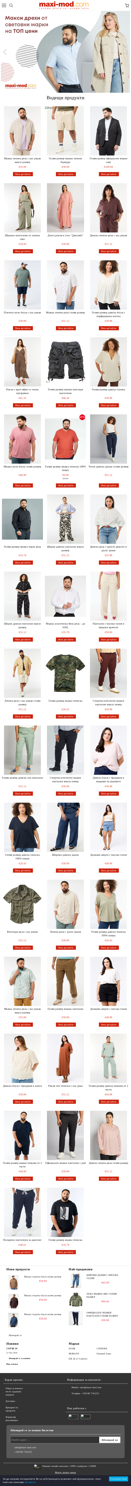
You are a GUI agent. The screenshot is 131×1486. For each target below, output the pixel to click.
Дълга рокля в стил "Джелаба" (65, 235)
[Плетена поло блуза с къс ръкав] (22, 285)
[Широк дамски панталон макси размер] (65, 519)
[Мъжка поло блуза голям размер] (22, 439)
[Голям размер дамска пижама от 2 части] (108, 1058)
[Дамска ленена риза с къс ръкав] (108, 207)
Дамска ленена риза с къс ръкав (108, 235)
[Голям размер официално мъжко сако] (108, 130)
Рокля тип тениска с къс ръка (65, 1086)
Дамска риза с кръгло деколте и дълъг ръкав (108, 548)
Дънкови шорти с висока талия (108, 854)
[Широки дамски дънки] (65, 827)
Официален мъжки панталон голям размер (102, 1314)
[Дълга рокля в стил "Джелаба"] (65, 207)
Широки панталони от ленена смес (22, 237)
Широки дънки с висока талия (102, 1277)
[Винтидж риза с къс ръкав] (22, 904)
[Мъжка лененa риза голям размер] (65, 285)
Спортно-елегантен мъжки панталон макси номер (108, 702)
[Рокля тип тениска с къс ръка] (65, 1058)
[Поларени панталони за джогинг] (22, 1212)
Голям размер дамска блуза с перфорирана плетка (108, 314)
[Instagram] (78, 1400)
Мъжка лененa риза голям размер (65, 312)
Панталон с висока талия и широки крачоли (108, 625)
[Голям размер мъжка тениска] (65, 673)
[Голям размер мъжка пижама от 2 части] (22, 1135)
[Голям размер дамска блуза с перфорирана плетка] (108, 285)
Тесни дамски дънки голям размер (109, 466)
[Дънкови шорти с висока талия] (108, 827)
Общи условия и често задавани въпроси (14, 1391)
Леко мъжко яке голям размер (101, 1295)
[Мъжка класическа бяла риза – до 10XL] (65, 596)
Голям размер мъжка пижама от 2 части (22, 1165)
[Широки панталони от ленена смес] (22, 207)
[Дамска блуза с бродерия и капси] (22, 1058)
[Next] (125, 52)
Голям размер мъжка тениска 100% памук (65, 468)
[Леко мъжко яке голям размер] (76, 1299)
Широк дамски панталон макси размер (65, 548)
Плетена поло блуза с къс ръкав (22, 312)
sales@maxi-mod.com (90, 1387)
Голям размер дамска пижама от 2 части (108, 1088)
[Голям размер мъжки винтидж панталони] (65, 362)
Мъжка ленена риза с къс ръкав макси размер (22, 160)
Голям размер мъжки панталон (65, 1009)
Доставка (10, 1401)
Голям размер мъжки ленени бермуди (65, 160)
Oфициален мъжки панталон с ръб (65, 1163)
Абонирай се (15, 1335)
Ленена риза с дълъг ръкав (65, 931)
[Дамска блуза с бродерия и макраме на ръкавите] (108, 750)
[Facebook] (71, 1400)
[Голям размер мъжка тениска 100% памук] (65, 439)
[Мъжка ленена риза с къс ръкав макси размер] (22, 130)
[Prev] (6, 52)
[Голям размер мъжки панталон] (65, 981)
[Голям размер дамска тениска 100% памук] (22, 827)
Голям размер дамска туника (108, 389)
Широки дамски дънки (65, 854)
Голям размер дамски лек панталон (22, 777)
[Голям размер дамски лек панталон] (22, 750)
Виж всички (12, 1364)
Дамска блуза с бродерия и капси (22, 1086)
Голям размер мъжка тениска (65, 700)
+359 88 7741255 (90, 1393)
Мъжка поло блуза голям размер (22, 466)
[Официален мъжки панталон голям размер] (76, 1318)
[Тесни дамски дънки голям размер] (108, 439)
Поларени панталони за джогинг (22, 1240)
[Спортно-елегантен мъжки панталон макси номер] (108, 673)
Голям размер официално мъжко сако (108, 160)
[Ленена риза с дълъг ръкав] (65, 904)
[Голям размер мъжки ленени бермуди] (65, 130)
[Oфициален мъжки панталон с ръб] (65, 1135)
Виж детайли (23, 174)
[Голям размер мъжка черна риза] (22, 519)
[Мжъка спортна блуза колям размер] (13, 1282)
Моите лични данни (65, 1472)
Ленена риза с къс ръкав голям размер (22, 702)
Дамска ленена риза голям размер (108, 1163)
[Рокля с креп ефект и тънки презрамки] (22, 362)
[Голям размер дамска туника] (108, 362)
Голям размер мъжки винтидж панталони (65, 391)
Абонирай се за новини (19, 1358)
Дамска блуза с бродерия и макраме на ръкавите (108, 779)
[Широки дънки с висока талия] (76, 1281)
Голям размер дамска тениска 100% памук (22, 856)
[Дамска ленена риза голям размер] (108, 1135)
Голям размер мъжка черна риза (22, 546)
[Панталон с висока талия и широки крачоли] (108, 596)
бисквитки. (30, 1482)
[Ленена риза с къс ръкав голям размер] (22, 673)
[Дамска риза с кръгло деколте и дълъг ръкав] (108, 519)
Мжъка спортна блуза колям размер (42, 1277)
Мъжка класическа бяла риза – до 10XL (65, 625)
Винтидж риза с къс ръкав (22, 931)
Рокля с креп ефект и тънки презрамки (22, 391)
